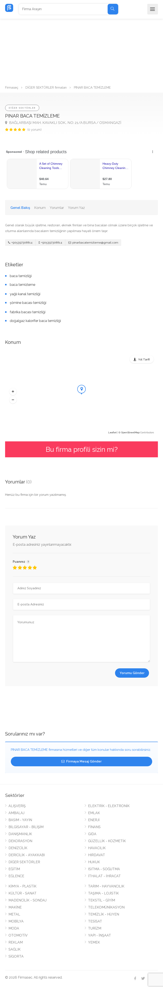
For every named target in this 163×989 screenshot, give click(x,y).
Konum (40, 208)
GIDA (92, 834)
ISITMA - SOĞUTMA (104, 869)
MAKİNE (15, 907)
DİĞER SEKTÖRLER (22, 108)
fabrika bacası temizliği (27, 312)
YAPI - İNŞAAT (99, 935)
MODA (13, 928)
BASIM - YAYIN (20, 820)
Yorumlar (57, 208)
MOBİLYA (16, 921)
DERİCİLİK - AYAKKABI (26, 855)
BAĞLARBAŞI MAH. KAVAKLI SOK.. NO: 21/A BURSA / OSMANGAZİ (64, 122)
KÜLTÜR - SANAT (22, 893)
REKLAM (15, 942)
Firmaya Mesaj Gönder (83, 761)
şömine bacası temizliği (28, 303)
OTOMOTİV (18, 935)
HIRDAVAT (96, 855)
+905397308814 (21, 242)
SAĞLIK (14, 949)
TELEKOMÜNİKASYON (106, 907)
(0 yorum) (34, 130)
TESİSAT (95, 921)
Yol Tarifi (144, 359)
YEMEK (94, 942)
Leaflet (112, 432)
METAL (14, 914)
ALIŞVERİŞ (17, 806)
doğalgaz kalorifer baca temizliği (35, 321)
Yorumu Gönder (132, 673)
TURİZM (94, 928)
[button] (13, 391)
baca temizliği (21, 276)
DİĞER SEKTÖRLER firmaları (46, 87)
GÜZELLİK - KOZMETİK (107, 841)
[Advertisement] (81, 50)
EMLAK (94, 813)
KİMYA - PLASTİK (22, 886)
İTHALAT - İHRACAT (104, 876)
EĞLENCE (16, 876)
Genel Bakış (20, 208)
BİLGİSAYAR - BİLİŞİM (26, 827)
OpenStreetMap (130, 432)
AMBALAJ (16, 813)
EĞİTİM (14, 869)
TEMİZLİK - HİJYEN (103, 914)
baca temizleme (22, 285)
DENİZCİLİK (17, 848)
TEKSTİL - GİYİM (101, 900)
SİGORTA (16, 956)
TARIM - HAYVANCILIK (106, 886)
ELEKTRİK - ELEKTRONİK (109, 806)
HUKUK (94, 862)
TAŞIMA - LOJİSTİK (103, 893)
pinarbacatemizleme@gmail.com (95, 242)
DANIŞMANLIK (20, 834)
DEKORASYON (20, 841)
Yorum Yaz (76, 208)
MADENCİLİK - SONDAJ (27, 900)
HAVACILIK (97, 848)
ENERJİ (94, 820)
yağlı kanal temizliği (25, 294)
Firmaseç (11, 87)
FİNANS (94, 827)
